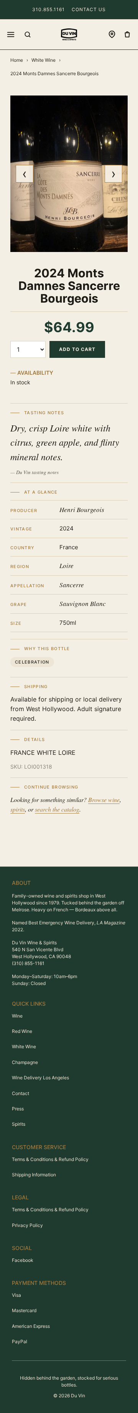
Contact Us (89, 9)
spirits (17, 809)
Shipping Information (34, 1175)
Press (18, 1109)
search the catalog (57, 809)
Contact (20, 1093)
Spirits (18, 1124)
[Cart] (127, 34)
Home (16, 60)
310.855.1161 (48, 9)
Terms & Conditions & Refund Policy (50, 1159)
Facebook (22, 1260)
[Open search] (27, 34)
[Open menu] (10, 34)
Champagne (25, 1062)
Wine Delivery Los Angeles (40, 1077)
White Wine (43, 60)
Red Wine (22, 1031)
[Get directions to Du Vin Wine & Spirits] (111, 34)
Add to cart (77, 349)
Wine (17, 1016)
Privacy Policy (27, 1225)
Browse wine (104, 799)
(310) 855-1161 (28, 963)
